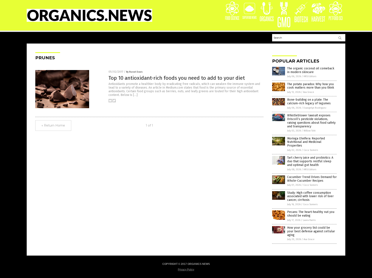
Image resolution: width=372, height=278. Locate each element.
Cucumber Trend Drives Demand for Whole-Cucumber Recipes (312, 179)
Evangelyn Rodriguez (315, 107)
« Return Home (53, 125)
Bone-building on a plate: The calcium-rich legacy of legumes (309, 101)
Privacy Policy (186, 269)
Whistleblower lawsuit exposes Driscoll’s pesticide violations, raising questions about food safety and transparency (311, 121)
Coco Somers (311, 150)
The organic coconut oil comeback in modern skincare (310, 70)
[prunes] (89, 20)
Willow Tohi (310, 130)
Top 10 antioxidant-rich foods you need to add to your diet (176, 78)
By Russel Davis (134, 71)
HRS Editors (310, 76)
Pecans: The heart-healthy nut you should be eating (310, 213)
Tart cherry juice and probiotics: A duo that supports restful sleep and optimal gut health (310, 161)
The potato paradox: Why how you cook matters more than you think (310, 86)
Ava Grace (308, 92)
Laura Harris (309, 220)
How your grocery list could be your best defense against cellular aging (311, 231)
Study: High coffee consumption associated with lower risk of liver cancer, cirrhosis (310, 196)
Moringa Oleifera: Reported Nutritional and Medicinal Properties (306, 142)
